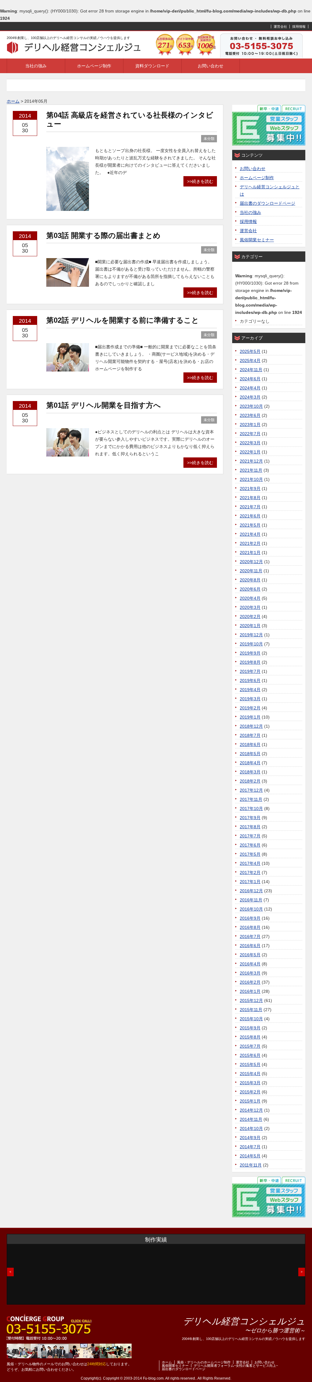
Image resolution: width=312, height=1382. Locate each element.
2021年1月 (250, 552)
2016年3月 (250, 973)
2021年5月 (250, 525)
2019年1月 (250, 717)
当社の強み (36, 65)
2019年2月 (250, 707)
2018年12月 (251, 726)
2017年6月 (250, 845)
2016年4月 (250, 963)
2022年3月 (250, 442)
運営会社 (280, 26)
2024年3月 (250, 397)
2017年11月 (251, 799)
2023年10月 (251, 406)
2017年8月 (250, 826)
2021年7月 (250, 506)
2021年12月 (251, 461)
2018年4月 (250, 762)
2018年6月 (250, 744)
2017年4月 (250, 863)
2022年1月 (250, 451)
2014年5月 (250, 1155)
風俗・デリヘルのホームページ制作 (204, 1362)
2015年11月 (251, 1009)
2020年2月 (250, 616)
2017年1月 (250, 881)
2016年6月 (250, 945)
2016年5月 (250, 954)
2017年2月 (250, 872)
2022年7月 (250, 433)
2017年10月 (251, 808)
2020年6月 (250, 589)
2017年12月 (251, 790)
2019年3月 (250, 698)
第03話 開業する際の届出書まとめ (103, 235)
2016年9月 (250, 918)
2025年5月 (250, 351)
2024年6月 (250, 378)
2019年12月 (251, 634)
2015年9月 (250, 1027)
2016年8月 (250, 927)
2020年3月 (250, 607)
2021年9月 (250, 488)
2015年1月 (250, 1101)
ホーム (167, 1362)
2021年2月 (250, 543)
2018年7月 (250, 735)
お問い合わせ (210, 65)
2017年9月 (250, 817)
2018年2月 (250, 781)
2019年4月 (250, 689)
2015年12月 (251, 1000)
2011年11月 (251, 1165)
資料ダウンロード (152, 65)
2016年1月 (250, 991)
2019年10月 (251, 643)
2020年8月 (250, 579)
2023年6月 (250, 415)
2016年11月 (251, 899)
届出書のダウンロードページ (267, 203)
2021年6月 (250, 515)
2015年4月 (250, 1073)
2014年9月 (250, 1137)
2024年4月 (250, 387)
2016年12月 (251, 890)
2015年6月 (250, 1055)
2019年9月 (250, 653)
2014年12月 (251, 1110)
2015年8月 (250, 1037)
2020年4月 (250, 598)
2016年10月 (251, 909)
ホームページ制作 (94, 65)
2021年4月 (250, 534)
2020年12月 (251, 561)
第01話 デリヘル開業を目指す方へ (103, 405)
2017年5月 (250, 854)
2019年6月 (250, 680)
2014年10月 (251, 1128)
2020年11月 (251, 570)
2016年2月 (250, 982)
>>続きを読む (200, 181)
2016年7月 (250, 936)
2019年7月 (250, 671)
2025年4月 (250, 360)
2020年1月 (250, 625)
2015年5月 (250, 1064)
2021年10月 (251, 479)
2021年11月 (251, 470)
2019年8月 (250, 662)
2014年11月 (251, 1119)
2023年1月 (250, 424)
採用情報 (299, 26)
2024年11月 (251, 369)
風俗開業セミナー (257, 239)
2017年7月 (250, 835)
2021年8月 (250, 497)
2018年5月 (250, 753)
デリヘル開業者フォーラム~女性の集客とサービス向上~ (236, 1365)
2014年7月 (250, 1146)
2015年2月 (250, 1091)
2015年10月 (251, 1018)
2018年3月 (250, 771)
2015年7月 (250, 1046)
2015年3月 (250, 1082)
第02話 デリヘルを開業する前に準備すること (122, 320)
